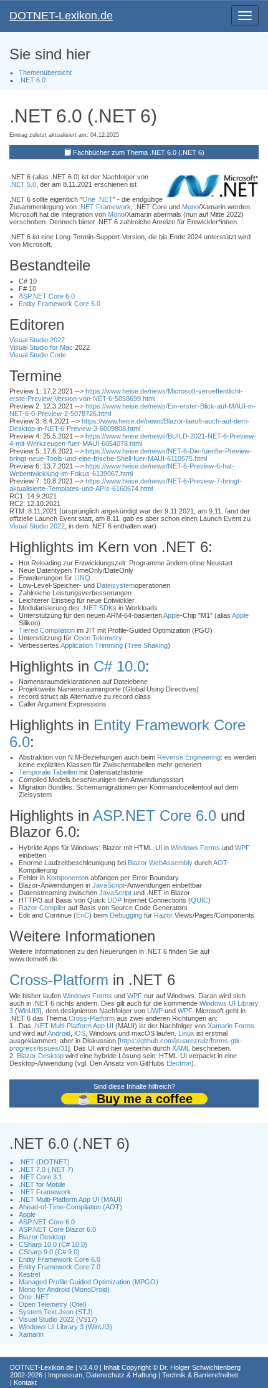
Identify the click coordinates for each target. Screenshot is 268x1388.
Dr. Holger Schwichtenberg (200, 1367)
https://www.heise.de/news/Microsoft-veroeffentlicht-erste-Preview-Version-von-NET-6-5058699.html (126, 394)
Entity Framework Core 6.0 (59, 303)
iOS (79, 1033)
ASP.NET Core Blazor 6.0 (57, 1229)
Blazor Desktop (40, 1055)
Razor (28, 907)
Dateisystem (116, 585)
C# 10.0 (119, 666)
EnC (82, 915)
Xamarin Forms (231, 1025)
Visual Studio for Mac (41, 347)
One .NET (97, 199)
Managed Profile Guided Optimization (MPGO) (88, 1282)
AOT (220, 862)
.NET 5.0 (22, 184)
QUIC (199, 900)
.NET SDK (97, 608)
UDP (114, 900)
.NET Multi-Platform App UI (73, 1025)
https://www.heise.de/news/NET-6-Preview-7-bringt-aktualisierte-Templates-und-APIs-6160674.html (125, 484)
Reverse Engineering (189, 757)
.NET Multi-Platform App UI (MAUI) (71, 1199)
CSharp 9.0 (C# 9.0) (49, 1252)
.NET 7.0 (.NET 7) (46, 1169)
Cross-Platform (58, 979)
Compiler (52, 907)
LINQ (82, 578)
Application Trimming (91, 645)
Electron (178, 1063)
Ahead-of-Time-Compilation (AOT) (70, 1207)
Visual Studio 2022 (37, 340)
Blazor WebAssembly (160, 862)
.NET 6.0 (32, 80)
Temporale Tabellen (48, 772)
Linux (186, 1033)
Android (58, 1033)
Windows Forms (195, 847)
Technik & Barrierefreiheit (200, 1375)
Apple (171, 615)
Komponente (66, 877)
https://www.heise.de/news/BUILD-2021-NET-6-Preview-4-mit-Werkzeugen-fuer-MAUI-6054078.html (132, 439)
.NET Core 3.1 (40, 1177)
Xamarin (31, 1334)
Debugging (126, 915)
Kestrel (29, 1274)
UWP (155, 1010)
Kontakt (25, 1382)
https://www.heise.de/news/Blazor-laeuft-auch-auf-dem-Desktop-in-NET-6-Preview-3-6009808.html (129, 424)
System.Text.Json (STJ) (56, 1312)
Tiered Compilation (47, 630)
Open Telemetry (98, 638)
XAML (181, 1048)
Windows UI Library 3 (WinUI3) (65, 1327)
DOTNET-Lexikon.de (61, 15)
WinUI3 (28, 1010)
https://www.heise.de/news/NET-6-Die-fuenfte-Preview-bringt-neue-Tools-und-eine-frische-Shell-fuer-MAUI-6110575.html (130, 454)
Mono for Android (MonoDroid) (64, 1289)
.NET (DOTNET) (44, 1162)
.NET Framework (105, 207)
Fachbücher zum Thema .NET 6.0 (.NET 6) (138, 152)
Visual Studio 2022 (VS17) (58, 1319)
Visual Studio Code (37, 355)
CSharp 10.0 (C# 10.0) (53, 1244)
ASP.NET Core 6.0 (47, 296)
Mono (190, 207)
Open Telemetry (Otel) (53, 1304)
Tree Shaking (147, 645)
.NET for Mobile (42, 1184)
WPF (242, 847)
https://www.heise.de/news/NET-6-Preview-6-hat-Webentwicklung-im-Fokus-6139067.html (121, 469)
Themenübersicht (45, 72)
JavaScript (108, 885)
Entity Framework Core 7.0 (59, 1267)
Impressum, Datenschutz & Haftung (102, 1375)
